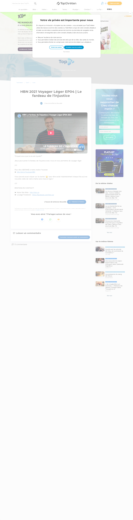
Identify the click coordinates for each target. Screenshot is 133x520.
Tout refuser (66, 51)
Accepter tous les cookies (74, 47)
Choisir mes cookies (56, 47)
